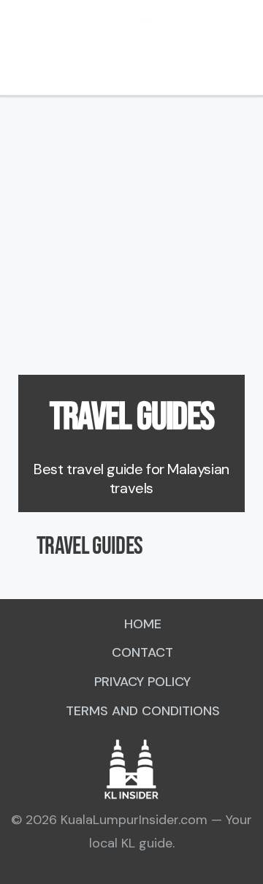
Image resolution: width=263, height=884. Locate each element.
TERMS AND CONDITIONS (143, 711)
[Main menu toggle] (18, 47)
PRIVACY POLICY (142, 681)
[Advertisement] (131, 235)
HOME (142, 624)
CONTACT (142, 652)
